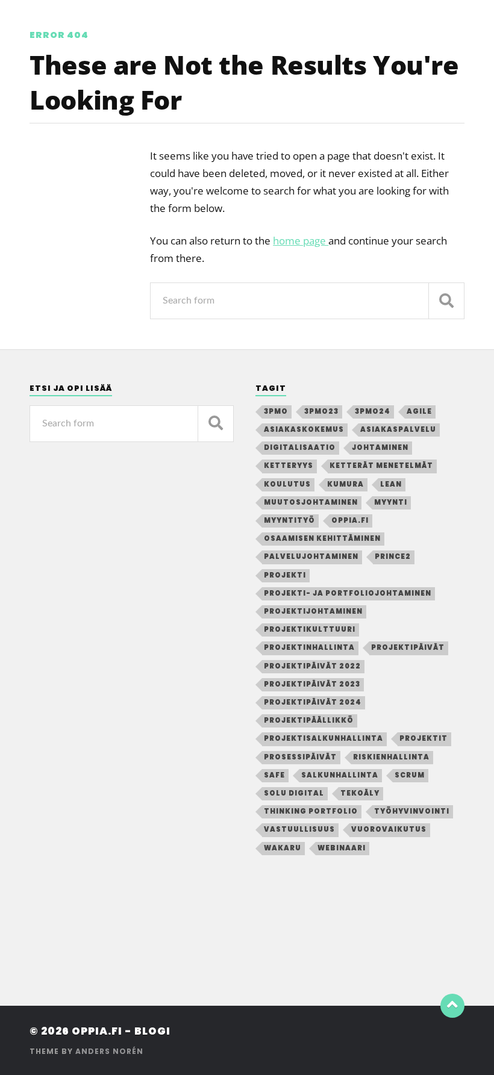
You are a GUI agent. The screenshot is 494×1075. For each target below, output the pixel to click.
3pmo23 (321, 411)
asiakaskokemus (304, 429)
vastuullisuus (299, 829)
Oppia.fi (350, 520)
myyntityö (289, 520)
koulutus (287, 484)
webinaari (341, 848)
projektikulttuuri (309, 629)
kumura (345, 484)
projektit (423, 738)
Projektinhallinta (309, 647)
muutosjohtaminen (311, 502)
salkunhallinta (339, 775)
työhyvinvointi (411, 811)
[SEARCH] (446, 300)
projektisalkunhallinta (323, 738)
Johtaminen (380, 447)
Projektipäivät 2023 (312, 684)
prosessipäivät (300, 757)
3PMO (276, 411)
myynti (390, 502)
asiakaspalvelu (398, 429)
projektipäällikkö (309, 720)
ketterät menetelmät (381, 465)
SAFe (274, 775)
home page (300, 241)
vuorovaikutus (389, 829)
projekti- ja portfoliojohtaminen (347, 593)
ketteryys (288, 465)
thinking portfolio (311, 811)
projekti (285, 575)
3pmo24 (372, 411)
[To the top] (452, 1006)
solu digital (294, 793)
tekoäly (360, 793)
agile (419, 411)
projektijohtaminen (313, 611)
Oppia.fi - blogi (121, 1031)
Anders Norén (109, 1051)
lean (391, 484)
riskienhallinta (391, 757)
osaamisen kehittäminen (322, 538)
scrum (410, 775)
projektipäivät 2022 (312, 666)
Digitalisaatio (300, 447)
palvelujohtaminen (311, 556)
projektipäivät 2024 (312, 702)
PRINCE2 (393, 556)
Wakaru (282, 848)
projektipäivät (408, 647)
